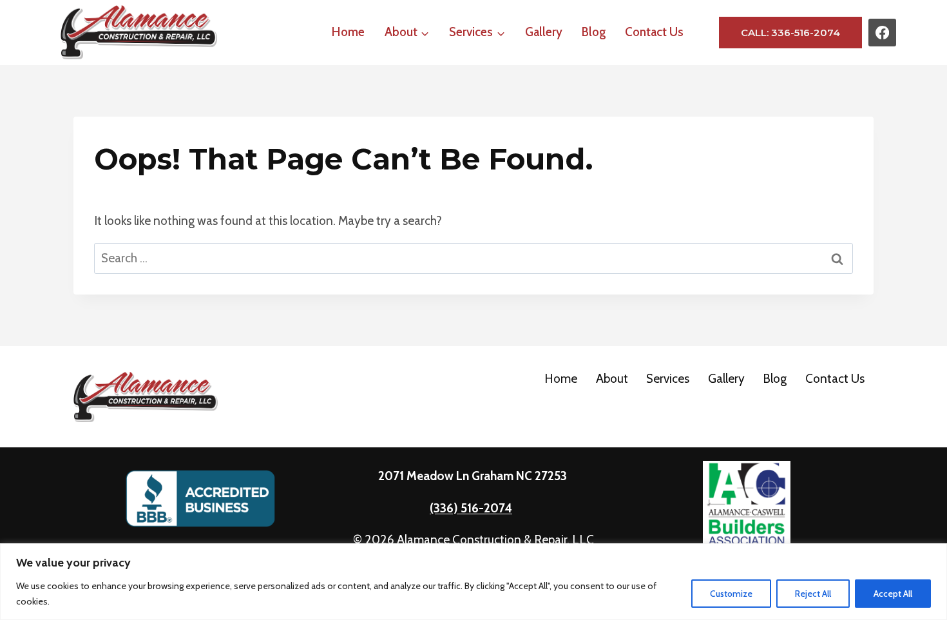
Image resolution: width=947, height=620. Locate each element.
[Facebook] (882, 32)
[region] (473, 581)
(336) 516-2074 (471, 508)
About (612, 378)
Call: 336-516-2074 (790, 32)
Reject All (813, 593)
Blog (594, 31)
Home (348, 31)
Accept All (893, 593)
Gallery (543, 31)
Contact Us (654, 31)
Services (667, 378)
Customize (731, 593)
